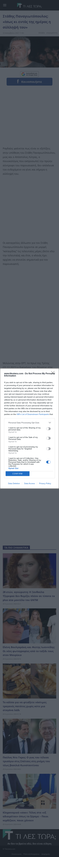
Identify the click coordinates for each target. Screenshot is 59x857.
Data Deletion (14, 483)
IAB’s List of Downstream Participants (33, 414)
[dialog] (29, 428)
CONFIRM (17, 474)
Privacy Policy (45, 483)
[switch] (48, 428)
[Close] (53, 373)
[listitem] (29, 422)
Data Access (29, 483)
